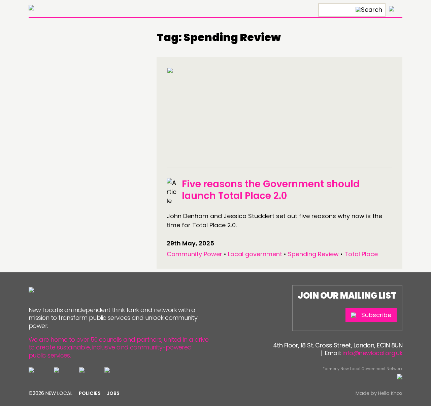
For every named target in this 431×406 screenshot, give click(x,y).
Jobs (113, 393)
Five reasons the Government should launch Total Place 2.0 (271, 189)
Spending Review (313, 254)
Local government (255, 254)
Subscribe (376, 315)
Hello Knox (390, 393)
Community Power (194, 254)
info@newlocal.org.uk (372, 353)
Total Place (361, 254)
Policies (90, 393)
